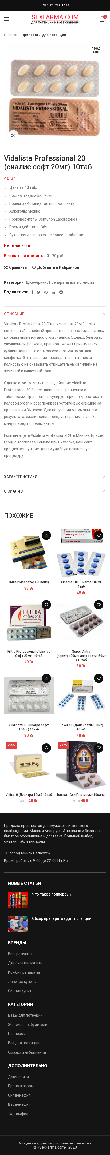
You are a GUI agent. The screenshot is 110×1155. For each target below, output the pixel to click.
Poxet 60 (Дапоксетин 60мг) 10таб (81, 727)
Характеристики (20, 477)
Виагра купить (20, 954)
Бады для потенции (25, 1015)
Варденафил (19, 1104)
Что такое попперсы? (52, 894)
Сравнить (18, 267)
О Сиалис (13, 491)
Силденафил (19, 1095)
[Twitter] (38, 292)
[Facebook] (32, 292)
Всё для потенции (24, 1043)
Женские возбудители (27, 1024)
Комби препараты (24, 972)
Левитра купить (22, 982)
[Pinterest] (46, 292)
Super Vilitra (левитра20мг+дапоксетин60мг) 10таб (81, 656)
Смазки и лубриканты (27, 1052)
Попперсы (17, 1034)
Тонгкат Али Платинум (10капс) (81, 795)
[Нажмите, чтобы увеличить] (13, 135)
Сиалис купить (21, 991)
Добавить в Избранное (58, 267)
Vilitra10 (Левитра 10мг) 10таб (29, 795)
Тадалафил (18, 1114)
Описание (14, 314)
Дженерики (36, 282)
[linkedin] (53, 292)
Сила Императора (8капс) (29, 582)
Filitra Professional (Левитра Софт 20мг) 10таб (28, 654)
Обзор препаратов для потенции (61, 918)
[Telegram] (61, 292)
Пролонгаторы (21, 1086)
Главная (10, 35)
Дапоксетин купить (25, 963)
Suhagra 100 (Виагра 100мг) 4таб (81, 584)
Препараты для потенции (43, 35)
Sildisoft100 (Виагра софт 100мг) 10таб (29, 727)
